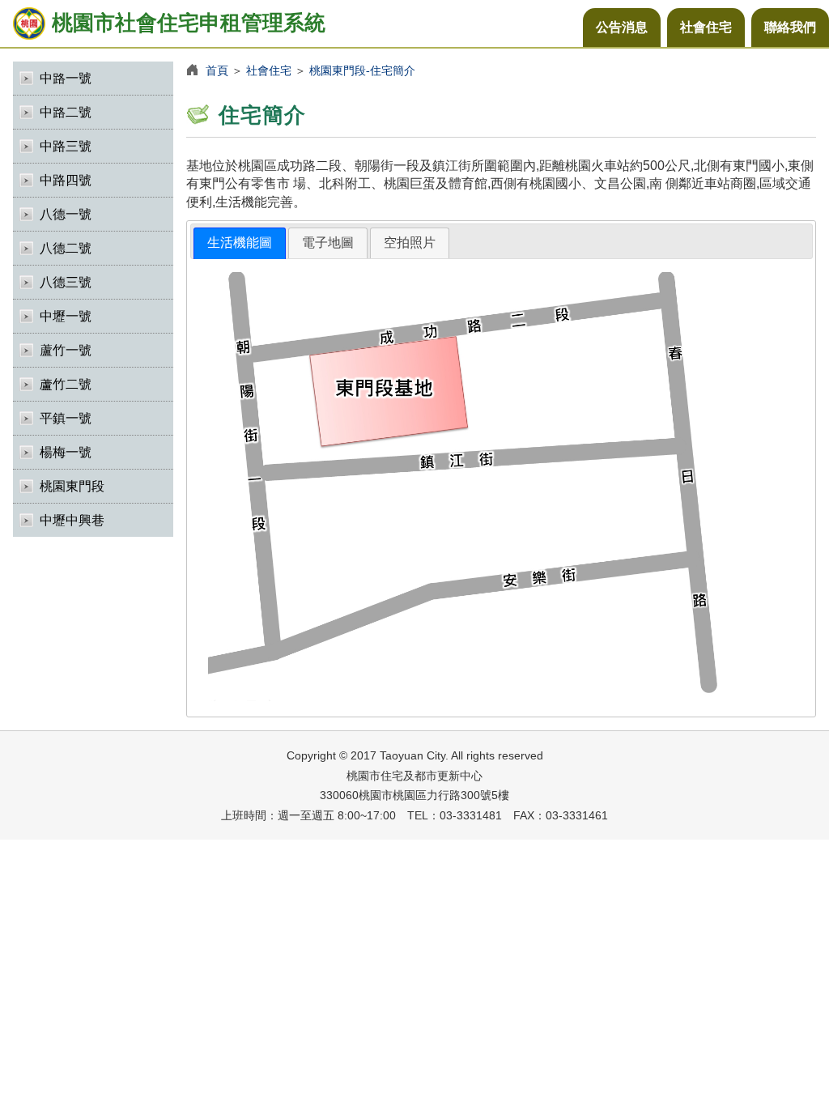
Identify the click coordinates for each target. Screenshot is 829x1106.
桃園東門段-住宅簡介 (362, 70)
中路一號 (65, 78)
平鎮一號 (65, 418)
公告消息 (622, 27)
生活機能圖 (239, 242)
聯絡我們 (790, 27)
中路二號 (65, 112)
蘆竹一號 (65, 350)
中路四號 (65, 180)
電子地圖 (328, 242)
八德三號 (65, 282)
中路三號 (65, 146)
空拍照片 (410, 242)
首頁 (217, 70)
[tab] (239, 243)
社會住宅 (706, 27)
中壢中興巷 (72, 520)
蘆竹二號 (65, 384)
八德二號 (65, 248)
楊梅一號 (65, 452)
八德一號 (65, 214)
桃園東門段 (72, 486)
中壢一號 (65, 316)
